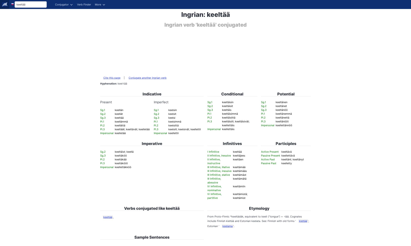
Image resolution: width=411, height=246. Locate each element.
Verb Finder (84, 4)
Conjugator (62, 4)
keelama (228, 226)
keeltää (107, 217)
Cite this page (111, 77)
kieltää (303, 221)
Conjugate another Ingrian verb (147, 77)
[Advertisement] (196, 50)
